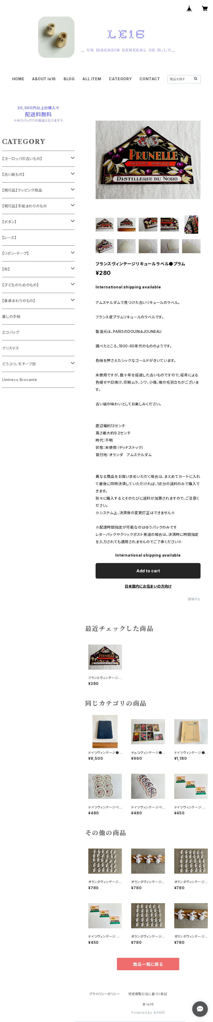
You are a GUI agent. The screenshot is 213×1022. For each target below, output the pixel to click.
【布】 (6, 269)
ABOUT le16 (44, 79)
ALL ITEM (91, 79)
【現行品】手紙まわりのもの (24, 206)
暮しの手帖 (11, 316)
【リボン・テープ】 (15, 253)
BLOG (69, 79)
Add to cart (148, 570)
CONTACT (149, 79)
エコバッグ (10, 332)
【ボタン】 (9, 222)
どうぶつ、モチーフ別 (19, 364)
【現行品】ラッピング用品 (22, 190)
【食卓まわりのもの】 (18, 300)
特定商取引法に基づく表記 (147, 994)
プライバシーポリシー (104, 994)
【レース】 (9, 237)
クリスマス (10, 348)
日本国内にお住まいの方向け (148, 586)
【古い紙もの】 (13, 174)
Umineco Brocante (19, 379)
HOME (18, 79)
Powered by (142, 1012)
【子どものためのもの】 (20, 285)
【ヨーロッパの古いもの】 (22, 158)
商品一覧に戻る (148, 964)
